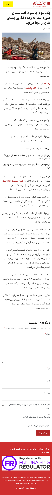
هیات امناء (33, 449)
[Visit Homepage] (39, 4)
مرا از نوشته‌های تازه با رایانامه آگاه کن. (38, 426)
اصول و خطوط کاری (19, 449)
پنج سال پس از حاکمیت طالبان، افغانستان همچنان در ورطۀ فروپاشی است (27, 157)
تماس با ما (45, 452)
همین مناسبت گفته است (12, 181)
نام (48, 368)
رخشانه (47, 84)
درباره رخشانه (44, 449)
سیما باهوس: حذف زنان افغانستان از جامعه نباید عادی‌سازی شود (26, 166)
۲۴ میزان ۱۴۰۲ (44, 29)
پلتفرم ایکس (31, 88)
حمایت (8, 4)
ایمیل (47, 380)
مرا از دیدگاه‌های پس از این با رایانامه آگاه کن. (36, 417)
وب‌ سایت (47, 392)
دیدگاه (47, 334)
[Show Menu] (48, 4)
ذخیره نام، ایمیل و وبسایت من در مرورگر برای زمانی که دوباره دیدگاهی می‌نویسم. (29, 406)
